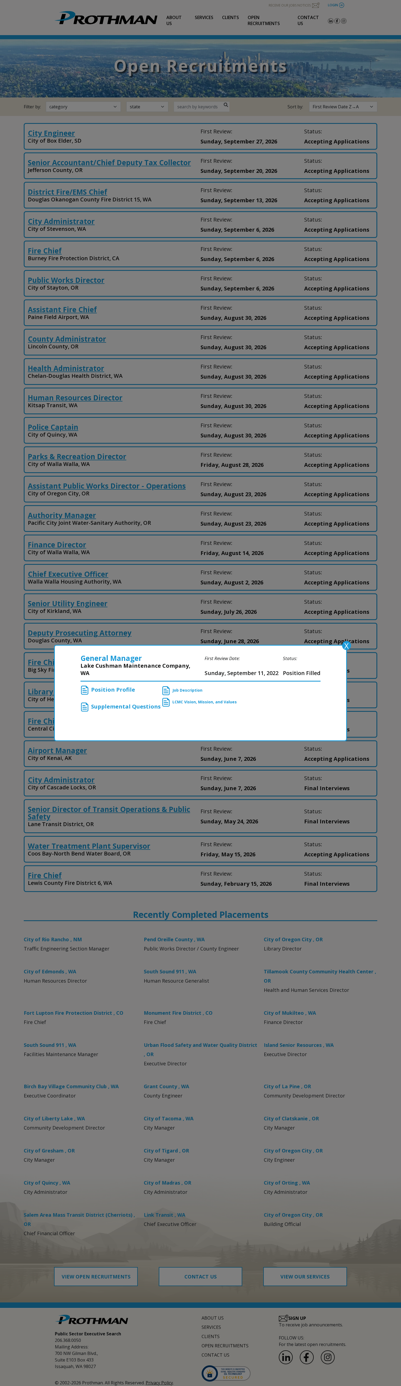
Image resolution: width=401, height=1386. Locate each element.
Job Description (187, 690)
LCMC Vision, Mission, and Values (204, 701)
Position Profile (113, 689)
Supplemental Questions (126, 706)
